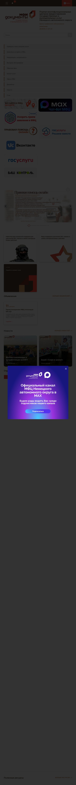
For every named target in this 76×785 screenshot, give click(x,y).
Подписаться (38, 411)
